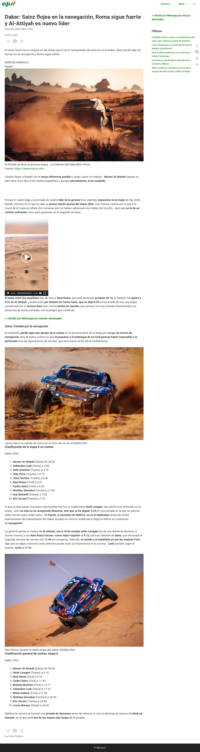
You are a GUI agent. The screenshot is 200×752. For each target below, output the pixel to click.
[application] (26, 257)
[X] (22, 41)
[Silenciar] (40, 293)
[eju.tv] (9, 4)
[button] (26, 257)
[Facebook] (15, 41)
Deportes (9, 29)
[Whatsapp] (8, 41)
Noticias (165, 4)
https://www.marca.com (29, 168)
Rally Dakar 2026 (24, 29)
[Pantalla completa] (44, 293)
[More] (197, 64)
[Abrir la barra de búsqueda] (194, 4)
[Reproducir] (8, 293)
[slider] (24, 293)
